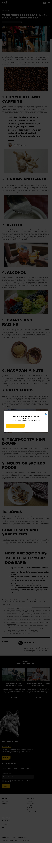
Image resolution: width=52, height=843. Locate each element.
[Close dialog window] (46, 413)
